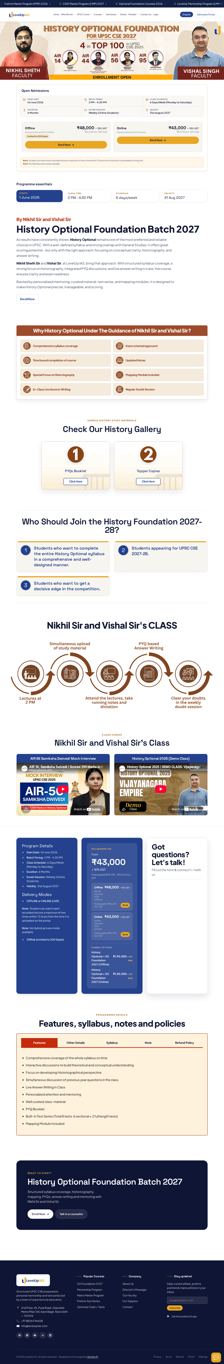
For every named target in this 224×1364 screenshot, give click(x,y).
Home (56, 14)
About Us (127, 1283)
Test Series (111, 14)
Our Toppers (130, 1301)
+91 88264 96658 (32, 1321)
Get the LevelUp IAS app (184, 1316)
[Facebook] (19, 1335)
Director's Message (134, 1289)
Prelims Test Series (88, 1301)
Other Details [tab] (76, 1042)
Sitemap (203, 1356)
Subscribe (174, 1307)
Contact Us (145, 14)
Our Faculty (129, 1295)
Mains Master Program (90, 1295)
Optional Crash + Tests (90, 1307)
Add (130, 960)
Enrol (125, 905)
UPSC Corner (83, 14)
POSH (191, 1356)
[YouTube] (35, 1335)
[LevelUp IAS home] (19, 14)
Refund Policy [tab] (184, 1042)
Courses (98, 14)
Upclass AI (92, 1356)
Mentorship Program (89, 1289)
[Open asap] (216, 1357)
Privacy (157, 1356)
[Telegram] (42, 1335)
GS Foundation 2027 (89, 1283)
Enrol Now (66, 144)
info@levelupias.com (34, 1326)
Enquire (187, 14)
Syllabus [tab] (112, 1042)
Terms (168, 1356)
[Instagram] (27, 1335)
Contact (127, 1307)
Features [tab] (39, 1042)
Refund (180, 1356)
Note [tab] (148, 1042)
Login (155, 14)
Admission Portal (206, 14)
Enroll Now (27, 299)
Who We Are (67, 14)
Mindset (132, 14)
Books (123, 14)
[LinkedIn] (50, 1335)
